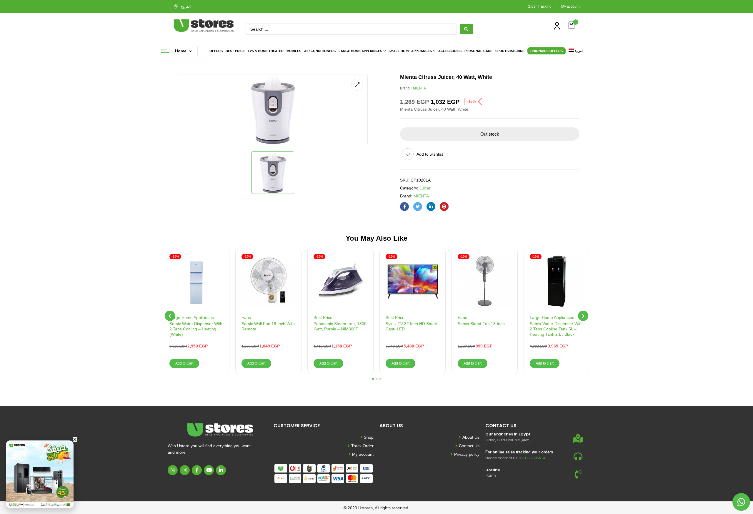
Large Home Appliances (191, 317)
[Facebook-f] (197, 470)
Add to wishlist (430, 154)
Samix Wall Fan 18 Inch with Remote (268, 326)
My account (570, 6)
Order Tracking (540, 6)
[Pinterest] (444, 206)
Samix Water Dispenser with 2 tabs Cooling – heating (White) (195, 329)
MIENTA (419, 88)
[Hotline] (578, 474)
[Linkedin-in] (221, 470)
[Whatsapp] (173, 470)
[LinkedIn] (431, 206)
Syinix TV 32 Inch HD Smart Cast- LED (411, 326)
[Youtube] (209, 470)
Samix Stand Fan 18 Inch (481, 323)
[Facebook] (404, 206)
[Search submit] (466, 29)
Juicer (425, 188)
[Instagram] (185, 470)
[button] (572, 25)
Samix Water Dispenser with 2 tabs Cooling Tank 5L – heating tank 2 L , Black (556, 329)
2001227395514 (531, 458)
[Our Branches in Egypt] (578, 438)
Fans (246, 317)
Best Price (323, 317)
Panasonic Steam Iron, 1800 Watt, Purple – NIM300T (340, 326)
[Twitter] (417, 206)
